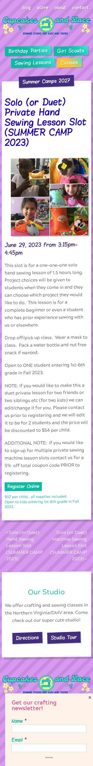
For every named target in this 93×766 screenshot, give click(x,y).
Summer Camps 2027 (46, 81)
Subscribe (49, 757)
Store (43, 8)
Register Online (23, 486)
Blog (26, 8)
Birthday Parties (28, 51)
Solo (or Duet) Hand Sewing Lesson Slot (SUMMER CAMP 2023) (24, 545)
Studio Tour (64, 638)
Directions (27, 638)
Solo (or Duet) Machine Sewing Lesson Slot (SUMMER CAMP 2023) (68, 545)
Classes (69, 62)
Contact (80, 8)
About (60, 8)
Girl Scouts (70, 51)
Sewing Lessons (33, 63)
